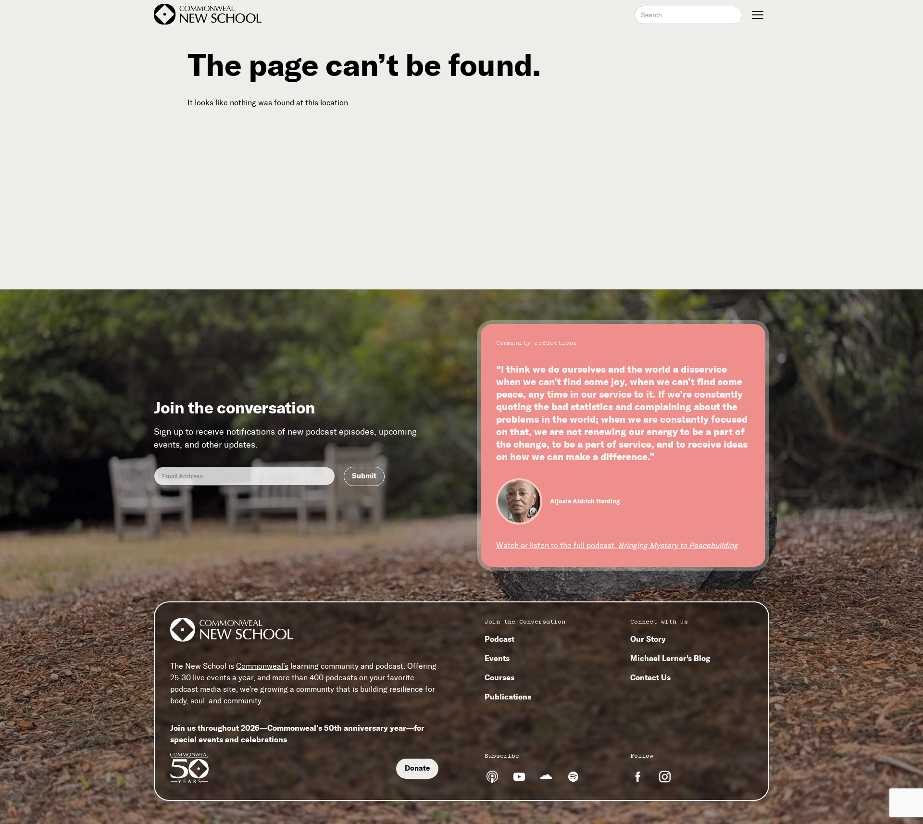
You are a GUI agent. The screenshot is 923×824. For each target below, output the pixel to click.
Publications (508, 696)
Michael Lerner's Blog (670, 658)
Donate (417, 768)
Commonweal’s (262, 666)
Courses (499, 677)
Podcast (499, 639)
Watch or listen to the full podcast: (617, 545)
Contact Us (650, 677)
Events (497, 658)
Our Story (648, 639)
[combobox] (688, 15)
